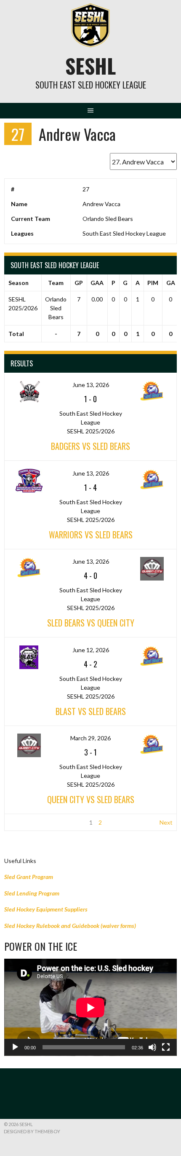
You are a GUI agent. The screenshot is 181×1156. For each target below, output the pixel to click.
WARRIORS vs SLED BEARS (91, 534)
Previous (20, 822)
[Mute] (152, 1047)
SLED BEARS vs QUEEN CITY (90, 622)
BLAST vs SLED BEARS (91, 711)
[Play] (15, 1047)
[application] (90, 1007)
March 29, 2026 (90, 738)
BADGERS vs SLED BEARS (90, 446)
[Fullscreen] (166, 1047)
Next (166, 822)
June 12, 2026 (90, 649)
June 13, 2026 (90, 384)
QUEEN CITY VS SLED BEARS (90, 799)
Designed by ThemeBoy (32, 1131)
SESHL (90, 66)
